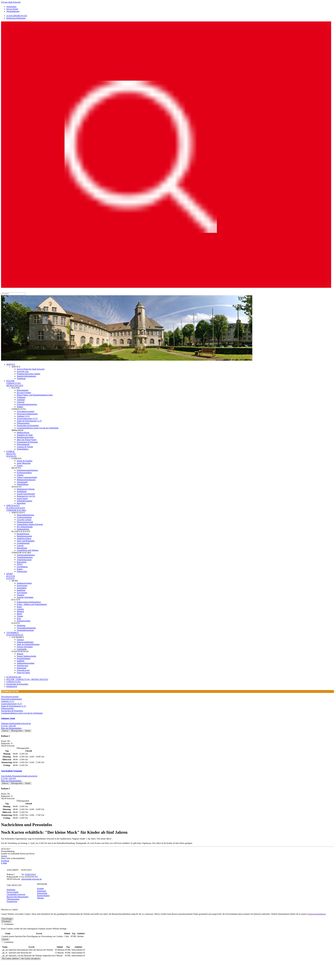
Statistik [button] (5, 939)
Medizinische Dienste (26, 489)
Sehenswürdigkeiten (25, 642)
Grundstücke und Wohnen (27, 550)
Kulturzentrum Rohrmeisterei (29, 602)
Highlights (21, 625)
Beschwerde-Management (17, 897)
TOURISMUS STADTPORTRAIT (14, 633)
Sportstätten (21, 588)
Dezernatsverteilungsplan (27, 414)
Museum (20, 611)
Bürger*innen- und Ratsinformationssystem (35, 395)
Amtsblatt (21, 400)
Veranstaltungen (12, 11)
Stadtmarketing (23, 529)
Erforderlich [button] (6, 921)
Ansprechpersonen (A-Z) (27, 418)
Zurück (4, 856)
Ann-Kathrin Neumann (11, 771)
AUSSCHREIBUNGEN (16, 16)
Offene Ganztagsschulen (27, 477)
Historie (20, 654)
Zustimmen (8, 924)
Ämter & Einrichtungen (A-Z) (29, 421)
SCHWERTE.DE (13, 677)
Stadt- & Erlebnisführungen (28, 644)
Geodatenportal (23, 543)
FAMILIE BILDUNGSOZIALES (11, 453)
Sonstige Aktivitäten (25, 597)
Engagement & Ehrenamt (27, 442)
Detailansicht (11, 686)
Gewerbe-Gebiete (24, 520)
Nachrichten (11, 6)
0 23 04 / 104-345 (8, 778)
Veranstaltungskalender (26, 628)
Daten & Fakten (23, 672)
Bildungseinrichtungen (26, 480)
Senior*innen (22, 498)
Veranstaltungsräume (25, 630)
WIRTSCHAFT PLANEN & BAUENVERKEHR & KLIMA (16, 507)
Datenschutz (42, 893)
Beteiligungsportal (24, 536)
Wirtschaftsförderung (25, 515)
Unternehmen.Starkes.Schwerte (30, 524)
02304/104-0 (30, 874)
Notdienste (21, 378)
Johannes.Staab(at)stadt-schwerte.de (16, 723)
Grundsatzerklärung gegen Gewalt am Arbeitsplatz (37, 428)
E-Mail (4, 863)
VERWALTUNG (13, 682)
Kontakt (40, 888)
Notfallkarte (22, 491)
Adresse (5, 731)
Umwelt (20, 545)
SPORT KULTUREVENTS (10, 576)
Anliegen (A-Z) (23, 416)
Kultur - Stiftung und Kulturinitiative (32, 604)
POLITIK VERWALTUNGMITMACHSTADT (14, 383)
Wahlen (20, 407)
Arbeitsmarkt (22, 482)
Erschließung (22, 567)
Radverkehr (21, 562)
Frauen (20, 465)
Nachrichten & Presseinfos (28, 425)
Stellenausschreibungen (16, 18)
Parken (20, 569)
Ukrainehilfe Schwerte (16, 894)
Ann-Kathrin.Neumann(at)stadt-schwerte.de (19, 776)
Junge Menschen (24, 463)
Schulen (20, 475)
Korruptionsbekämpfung (27, 404)
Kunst (19, 607)
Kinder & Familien (24, 461)
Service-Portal (12, 9)
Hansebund (21, 668)
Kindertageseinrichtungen (27, 470)
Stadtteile (20, 661)
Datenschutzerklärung (317, 914)
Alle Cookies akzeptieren (30, 959)
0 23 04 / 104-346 (8, 726)
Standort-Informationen (26, 376)
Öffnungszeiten (23, 423)
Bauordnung (22, 548)
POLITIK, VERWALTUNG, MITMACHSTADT (27, 679)
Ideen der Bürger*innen (26, 440)
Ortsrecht (20, 402)
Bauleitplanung (23, 534)
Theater (20, 616)
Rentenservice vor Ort (26, 496)
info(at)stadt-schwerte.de (31, 879)
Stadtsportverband (24, 583)
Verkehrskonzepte (24, 560)
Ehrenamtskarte (23, 444)
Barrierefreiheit (43, 895)
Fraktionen (21, 397)
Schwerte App (23, 371)
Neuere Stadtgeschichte (26, 656)
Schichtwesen (22, 665)
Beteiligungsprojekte (25, 437)
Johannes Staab (8, 718)
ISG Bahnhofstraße (25, 527)
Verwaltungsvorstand (25, 411)
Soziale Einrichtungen (26, 494)
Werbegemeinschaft (25, 522)
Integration (21, 503)
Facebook (5, 861)
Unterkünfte (22, 649)
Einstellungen (7, 919)
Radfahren (21, 590)
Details (27, 731)
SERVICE (10, 364)
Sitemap (40, 898)
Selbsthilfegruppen (24, 501)
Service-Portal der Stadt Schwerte (30, 369)
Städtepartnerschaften (25, 663)
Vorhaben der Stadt (25, 435)
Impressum (41, 891)
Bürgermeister (22, 390)
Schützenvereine (23, 621)
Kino (19, 618)
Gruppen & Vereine (25, 447)
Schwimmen (22, 592)
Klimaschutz (22, 571)
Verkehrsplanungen (25, 557)
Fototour (20, 640)
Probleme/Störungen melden (28, 374)
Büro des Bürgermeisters (11, 728)
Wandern (20, 595)
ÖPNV (20, 564)
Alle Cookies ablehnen (10, 959)
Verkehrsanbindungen (26, 555)
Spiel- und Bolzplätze (26, 541)
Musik (19, 614)
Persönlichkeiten (23, 658)
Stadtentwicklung (24, 538)
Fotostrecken (12, 901)
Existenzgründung (24, 517)
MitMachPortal (23, 432)
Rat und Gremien (24, 392)
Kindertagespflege (24, 472)
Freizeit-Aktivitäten (25, 647)
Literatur (20, 609)
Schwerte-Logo (23, 670)
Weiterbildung (22, 449)
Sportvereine (22, 585)
